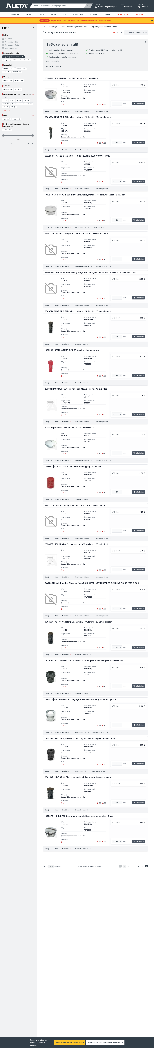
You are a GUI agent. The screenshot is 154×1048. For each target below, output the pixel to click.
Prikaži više (7, 111)
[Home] (44, 26)
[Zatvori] (145, 41)
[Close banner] (152, 20)
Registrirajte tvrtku (54, 66)
